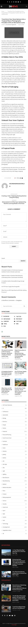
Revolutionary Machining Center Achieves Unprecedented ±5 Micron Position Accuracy (19, 587)
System (14, 517)
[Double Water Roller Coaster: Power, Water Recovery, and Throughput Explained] (20, 382)
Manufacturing (14, 481)
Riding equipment (14, 497)
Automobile (14, 415)
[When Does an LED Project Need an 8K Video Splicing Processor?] (7, 382)
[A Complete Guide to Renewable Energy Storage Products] (7, 365)
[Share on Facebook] (17, 178)
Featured (14, 431)
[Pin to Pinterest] (20, 178)
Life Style (14, 464)
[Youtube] (15, 2)
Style (14, 513)
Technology (14, 523)
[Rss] (20, 2)
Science (14, 500)
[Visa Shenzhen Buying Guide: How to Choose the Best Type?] (6, 574)
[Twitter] (9, 2)
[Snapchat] (15, 615)
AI (14, 408)
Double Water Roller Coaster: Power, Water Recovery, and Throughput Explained (20, 391)
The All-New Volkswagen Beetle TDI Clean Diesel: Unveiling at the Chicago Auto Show (19, 598)
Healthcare (14, 444)
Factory (14, 428)
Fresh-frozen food (14, 438)
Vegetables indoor (14, 530)
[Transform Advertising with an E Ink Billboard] (6, 609)
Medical (14, 484)
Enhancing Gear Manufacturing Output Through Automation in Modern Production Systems (18, 562)
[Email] (18, 2)
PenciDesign (14, 624)
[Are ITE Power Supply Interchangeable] (20, 365)
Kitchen (14, 457)
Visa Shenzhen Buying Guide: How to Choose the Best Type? (19, 573)
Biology (14, 418)
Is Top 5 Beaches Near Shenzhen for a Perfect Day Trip (18, 551)
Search (3, 258)
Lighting (14, 474)
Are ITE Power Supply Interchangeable (11, 286)
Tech (14, 520)
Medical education (14, 487)
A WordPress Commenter (8, 300)
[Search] (26, 6)
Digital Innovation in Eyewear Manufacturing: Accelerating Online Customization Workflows (20, 354)
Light (14, 471)
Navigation (19, 300)
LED (14, 461)
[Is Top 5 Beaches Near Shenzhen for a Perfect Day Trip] (6, 552)
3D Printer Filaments (14, 405)
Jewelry (14, 454)
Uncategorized (14, 527)
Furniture (14, 441)
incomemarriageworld (11, 24)
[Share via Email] (22, 178)
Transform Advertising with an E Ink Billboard (18, 607)
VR (14, 533)
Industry (14, 451)
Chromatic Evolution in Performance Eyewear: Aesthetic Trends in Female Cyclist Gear (7, 353)
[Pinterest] (13, 2)
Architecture (14, 411)
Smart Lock (14, 507)
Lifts (14, 467)
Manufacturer (14, 477)
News (14, 490)
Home (3, 11)
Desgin (14, 424)
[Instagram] (11, 2)
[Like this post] (15, 178)
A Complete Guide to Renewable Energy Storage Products (7, 373)
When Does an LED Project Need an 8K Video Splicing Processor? (7, 390)
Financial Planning (14, 434)
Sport (14, 510)
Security (14, 504)
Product (14, 494)
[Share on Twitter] (19, 178)
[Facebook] (7, 2)
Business (14, 421)
